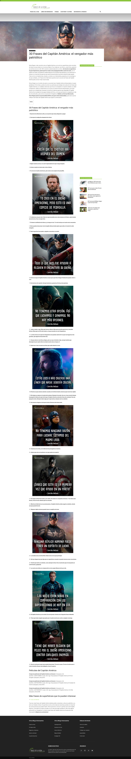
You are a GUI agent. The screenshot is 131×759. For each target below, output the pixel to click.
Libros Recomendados (47, 11)
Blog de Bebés (57, 733)
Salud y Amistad (32, 733)
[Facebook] (81, 750)
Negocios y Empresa (33, 730)
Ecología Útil (57, 736)
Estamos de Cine (58, 727)
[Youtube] (92, 750)
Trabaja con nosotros (84, 730)
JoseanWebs (82, 733)
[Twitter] (88, 750)
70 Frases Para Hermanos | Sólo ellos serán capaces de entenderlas (94, 196)
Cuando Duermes (33, 736)
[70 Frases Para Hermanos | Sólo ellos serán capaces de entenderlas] (83, 196)
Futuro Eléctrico (58, 730)
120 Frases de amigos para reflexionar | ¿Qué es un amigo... (94, 209)
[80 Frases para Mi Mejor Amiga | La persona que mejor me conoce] (83, 203)
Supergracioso (57, 724)
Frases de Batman (34, 699)
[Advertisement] (91, 121)
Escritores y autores (66, 11)
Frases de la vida (34, 11)
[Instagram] (85, 750)
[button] (100, 12)
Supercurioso (32, 724)
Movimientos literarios (80, 11)
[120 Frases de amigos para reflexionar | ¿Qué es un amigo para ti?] (83, 209)
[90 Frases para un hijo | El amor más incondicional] (83, 189)
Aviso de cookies (83, 724)
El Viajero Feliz (32, 727)
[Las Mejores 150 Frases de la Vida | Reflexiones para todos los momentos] (83, 183)
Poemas (57, 11)
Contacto (82, 727)
